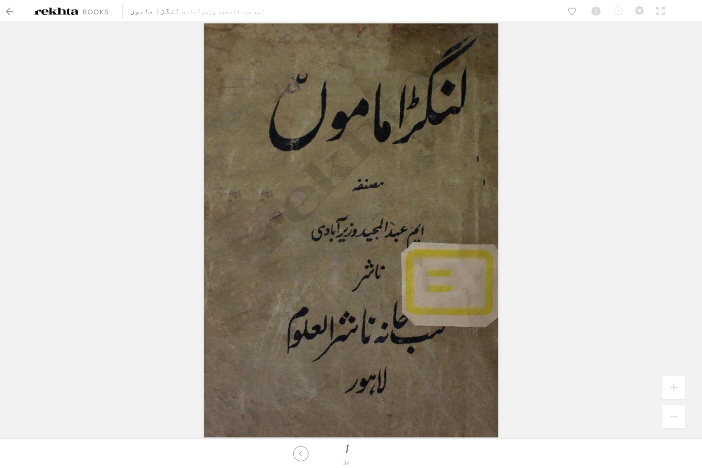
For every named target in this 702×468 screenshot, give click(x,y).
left (300, 453)
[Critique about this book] (618, 10)
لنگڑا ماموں (155, 11)
